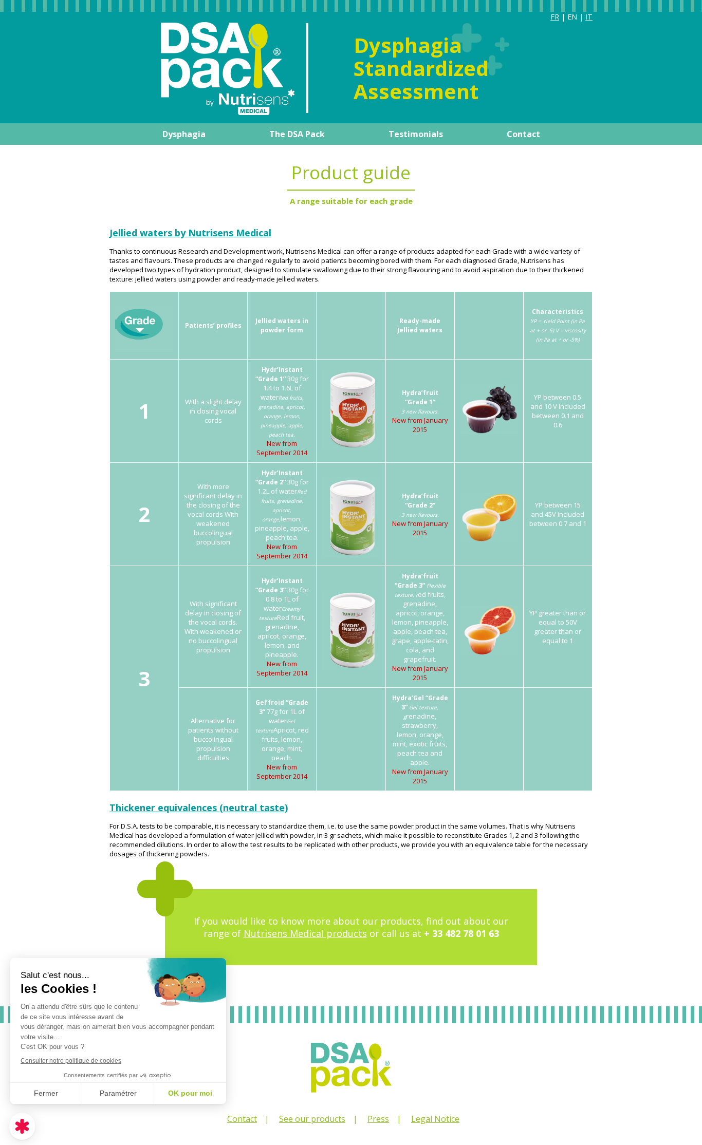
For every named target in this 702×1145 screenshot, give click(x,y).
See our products (312, 1118)
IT (589, 17)
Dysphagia (184, 134)
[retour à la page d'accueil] (201, 112)
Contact (523, 134)
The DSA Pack (297, 134)
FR (554, 17)
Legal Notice (435, 1118)
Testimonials (416, 134)
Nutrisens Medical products (305, 933)
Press (378, 1118)
